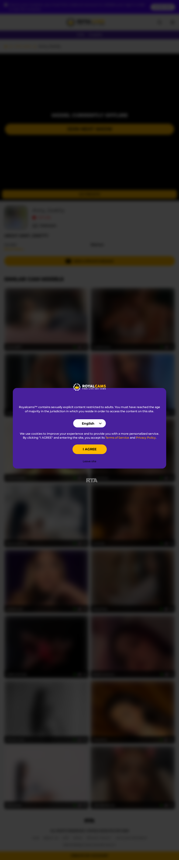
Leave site (89, 461)
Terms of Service (117, 437)
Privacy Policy (146, 437)
